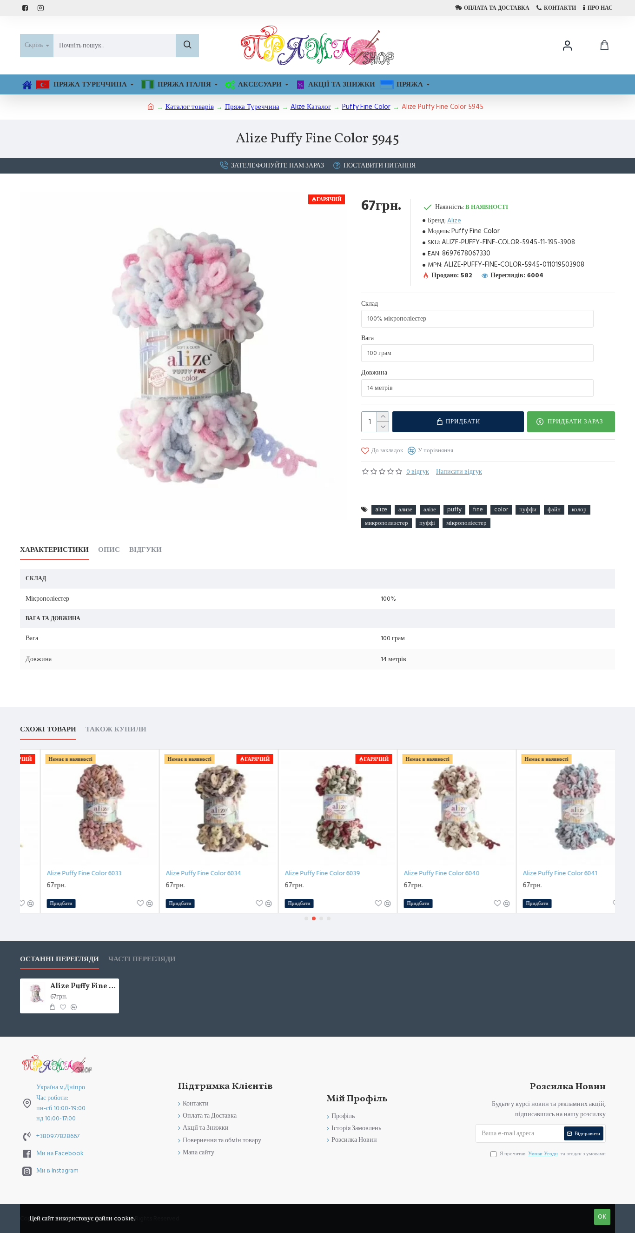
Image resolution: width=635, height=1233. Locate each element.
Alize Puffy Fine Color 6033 (68, 873)
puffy (454, 509)
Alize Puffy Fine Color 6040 (425, 873)
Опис (109, 550)
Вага (367, 338)
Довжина (374, 372)
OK (602, 1217)
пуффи (527, 509)
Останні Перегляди (59, 959)
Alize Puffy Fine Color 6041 (544, 873)
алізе (429, 509)
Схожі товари (48, 729)
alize (381, 509)
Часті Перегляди (142, 959)
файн (554, 509)
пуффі (427, 523)
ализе (405, 509)
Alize (454, 220)
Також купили (116, 729)
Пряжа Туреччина (252, 107)
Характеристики (54, 550)
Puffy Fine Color (366, 107)
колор (579, 509)
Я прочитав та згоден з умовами (553, 1153)
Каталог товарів (189, 107)
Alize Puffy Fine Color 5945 (83, 987)
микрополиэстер (386, 523)
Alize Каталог (311, 107)
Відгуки (145, 550)
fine (478, 509)
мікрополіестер (466, 523)
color (501, 509)
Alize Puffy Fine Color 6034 (187, 873)
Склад (369, 303)
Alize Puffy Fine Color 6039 (306, 873)
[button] (306, 918)
